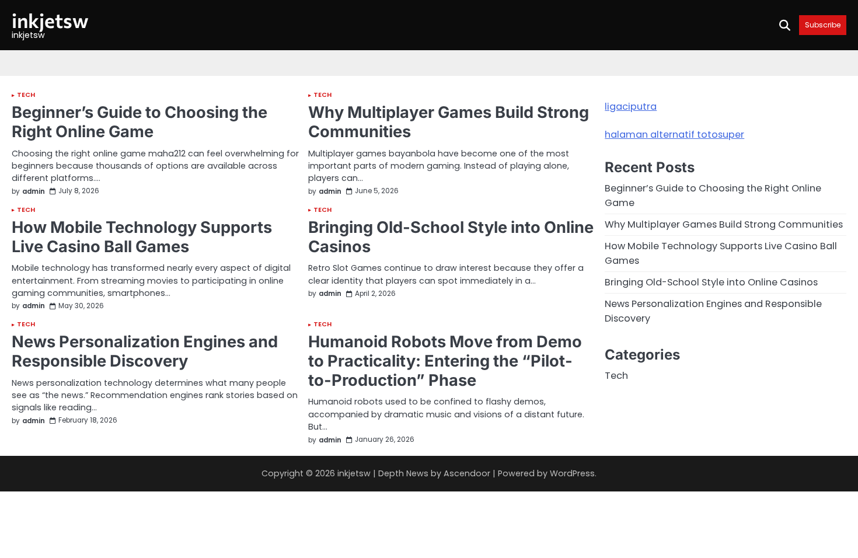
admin (33, 191)
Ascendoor (467, 473)
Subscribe (822, 25)
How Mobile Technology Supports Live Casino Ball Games (142, 237)
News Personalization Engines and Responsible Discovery (145, 351)
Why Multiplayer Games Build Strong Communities (448, 122)
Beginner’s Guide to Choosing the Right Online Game (139, 122)
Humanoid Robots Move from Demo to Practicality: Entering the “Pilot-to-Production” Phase (445, 360)
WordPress (572, 473)
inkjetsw (50, 20)
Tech (26, 95)
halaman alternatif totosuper (674, 134)
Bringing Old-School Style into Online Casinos (451, 237)
